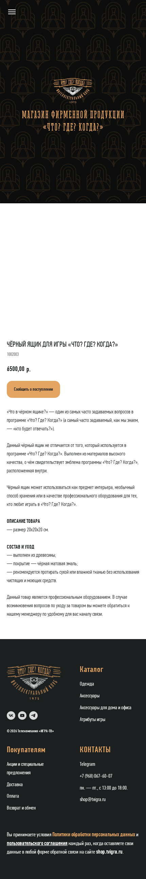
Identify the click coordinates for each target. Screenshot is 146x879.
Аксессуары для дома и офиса (105, 708)
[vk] (11, 715)
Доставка (15, 785)
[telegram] (33, 715)
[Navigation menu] (12, 11)
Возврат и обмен (21, 808)
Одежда (87, 684)
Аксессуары (89, 696)
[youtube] (22, 715)
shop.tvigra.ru (109, 851)
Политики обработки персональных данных (93, 834)
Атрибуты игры (92, 719)
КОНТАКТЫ (95, 750)
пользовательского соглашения (37, 843)
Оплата (13, 796)
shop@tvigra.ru (93, 799)
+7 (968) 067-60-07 (96, 776)
